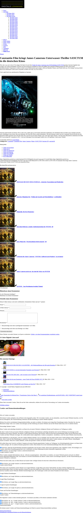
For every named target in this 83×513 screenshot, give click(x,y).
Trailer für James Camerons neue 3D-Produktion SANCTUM (48, 65)
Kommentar (3, 322)
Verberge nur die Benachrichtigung (22, 512)
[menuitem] (43, 10)
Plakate (2, 54)
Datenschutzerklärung (5, 510)
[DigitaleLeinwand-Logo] (12, 7)
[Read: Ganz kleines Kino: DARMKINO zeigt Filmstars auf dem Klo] (4, 382)
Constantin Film (18, 141)
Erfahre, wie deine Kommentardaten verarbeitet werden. (45, 334)
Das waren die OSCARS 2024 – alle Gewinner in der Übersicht (19, 374)
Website (2, 310)
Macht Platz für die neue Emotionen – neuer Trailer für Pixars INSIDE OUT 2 (23, 379)
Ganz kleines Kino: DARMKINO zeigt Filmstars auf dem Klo (19, 384)
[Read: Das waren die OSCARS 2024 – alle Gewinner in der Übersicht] (4, 373)
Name (2, 304)
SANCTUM (38, 141)
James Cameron (27, 141)
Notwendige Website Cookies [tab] (7, 426)
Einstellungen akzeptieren (6, 512)
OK (1, 405)
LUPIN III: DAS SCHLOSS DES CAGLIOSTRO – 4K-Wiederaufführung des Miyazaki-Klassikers (29, 365)
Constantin (10, 141)
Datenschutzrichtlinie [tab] (5, 505)
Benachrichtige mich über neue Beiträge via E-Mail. (15, 328)
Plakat (32, 141)
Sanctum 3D (45, 141)
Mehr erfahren (5, 405)
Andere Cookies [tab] (4, 495)
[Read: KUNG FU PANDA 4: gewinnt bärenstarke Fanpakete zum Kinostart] (4, 368)
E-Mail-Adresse (4, 307)
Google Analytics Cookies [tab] (6, 452)
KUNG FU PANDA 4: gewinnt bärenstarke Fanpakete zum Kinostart (21, 370)
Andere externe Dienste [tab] (6, 465)
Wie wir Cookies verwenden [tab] (7, 415)
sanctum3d (52, 141)
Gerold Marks (15, 140)
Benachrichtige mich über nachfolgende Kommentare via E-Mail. (18, 325)
